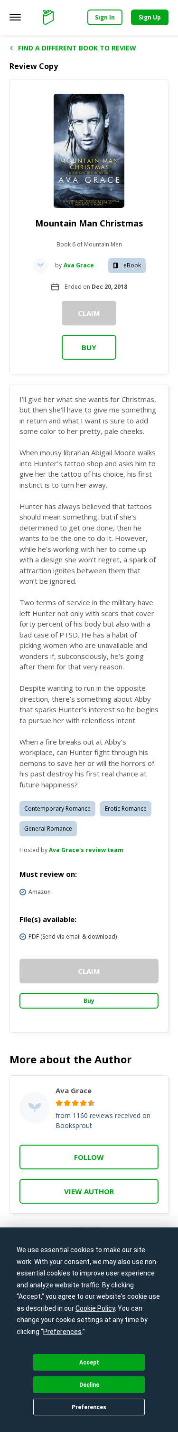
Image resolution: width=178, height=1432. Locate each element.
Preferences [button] (62, 1331)
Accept (89, 1362)
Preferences (89, 1407)
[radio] (59, 1103)
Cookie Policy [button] (95, 1308)
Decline (89, 1385)
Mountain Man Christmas (89, 223)
